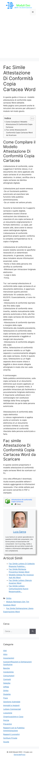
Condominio (8, 672)
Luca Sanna (19, 531)
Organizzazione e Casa (13, 717)
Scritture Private (10, 738)
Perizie (6, 720)
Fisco (5, 698)
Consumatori (8, 676)
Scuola (6, 742)
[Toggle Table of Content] (31, 118)
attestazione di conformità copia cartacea (21, 501)
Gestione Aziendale (11, 702)
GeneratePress (19, 755)
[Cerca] (33, 631)
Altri (5, 651)
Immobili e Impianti (11, 705)
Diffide (6, 687)
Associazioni (8, 658)
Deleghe (6, 683)
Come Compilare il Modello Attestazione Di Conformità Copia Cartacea (19, 124)
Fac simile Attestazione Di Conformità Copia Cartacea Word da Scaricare (19, 132)
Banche (6, 668)
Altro (5, 654)
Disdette (7, 694)
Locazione (7, 713)
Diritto (8, 598)
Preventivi (7, 724)
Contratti (7, 679)
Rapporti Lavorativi (11, 734)
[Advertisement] (19, 38)
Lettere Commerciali (12, 709)
